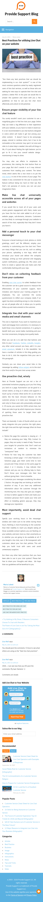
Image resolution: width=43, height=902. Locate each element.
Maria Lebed (16, 37)
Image (7, 850)
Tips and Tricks (29, 601)
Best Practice (17, 601)
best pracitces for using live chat (14, 606)
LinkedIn (30, 343)
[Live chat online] (39, 891)
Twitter (23, 343)
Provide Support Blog (21, 14)
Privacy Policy (32, 895)
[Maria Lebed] (21, 581)
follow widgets (24, 367)
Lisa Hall (5, 641)
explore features (22, 723)
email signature (8, 349)
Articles (6, 601)
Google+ (37, 343)
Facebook (16, 343)
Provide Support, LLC (18, 589)
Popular (5, 751)
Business (8, 847)
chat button (6, 176)
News (7, 860)
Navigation (10, 29)
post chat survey (15, 282)
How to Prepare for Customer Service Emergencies (20, 783)
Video (7, 869)
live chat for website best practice (15, 612)
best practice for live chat (12, 609)
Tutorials (8, 866)
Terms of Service (17, 895)
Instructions (9, 857)
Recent (13, 751)
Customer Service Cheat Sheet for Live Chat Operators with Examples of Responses (26, 759)
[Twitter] (38, 585)
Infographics (9, 853)
